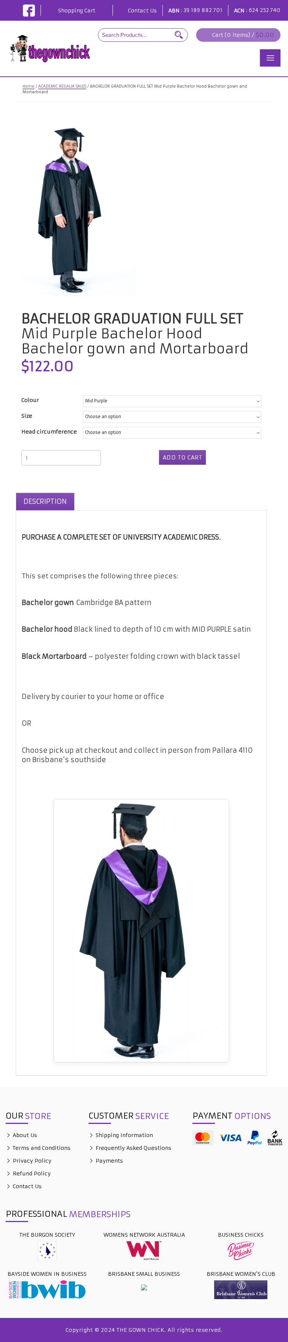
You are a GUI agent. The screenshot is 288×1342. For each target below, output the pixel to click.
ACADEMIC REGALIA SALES (62, 86)
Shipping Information (123, 1135)
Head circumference (49, 431)
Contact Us (142, 10)
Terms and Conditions (40, 1148)
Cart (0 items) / (243, 34)
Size (26, 416)
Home (28, 86)
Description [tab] (45, 501)
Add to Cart (182, 457)
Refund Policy (31, 1173)
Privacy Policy (31, 1160)
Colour (30, 400)
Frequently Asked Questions (132, 1148)
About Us (24, 1135)
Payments (108, 1160)
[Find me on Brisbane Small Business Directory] (144, 1287)
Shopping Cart (77, 10)
